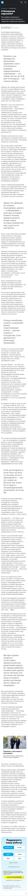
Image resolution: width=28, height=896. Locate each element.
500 (8, 858)
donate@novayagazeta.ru (9, 886)
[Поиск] (25, 2)
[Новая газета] (2, 2)
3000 (7, 854)
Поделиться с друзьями (13, 880)
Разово (19, 847)
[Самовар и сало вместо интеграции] (15, 745)
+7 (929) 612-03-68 (7, 888)
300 (19, 858)
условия (11, 872)
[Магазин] (21, 2)
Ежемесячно (8, 847)
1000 (19, 854)
